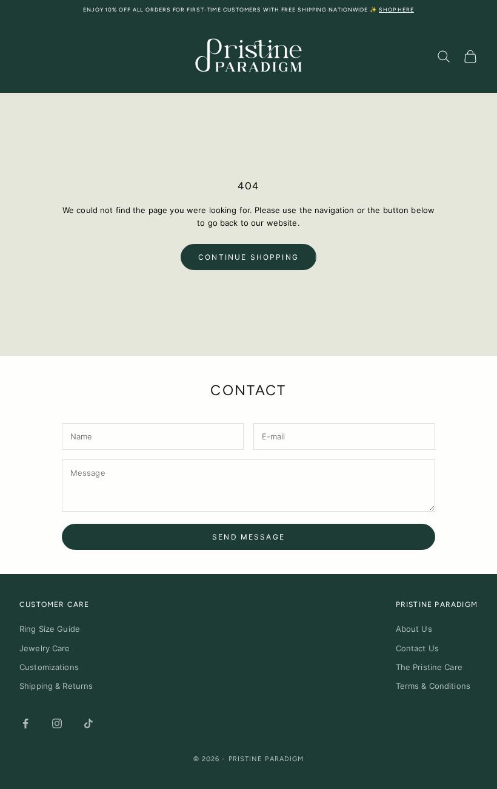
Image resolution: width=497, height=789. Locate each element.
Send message (248, 536)
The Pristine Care (429, 667)
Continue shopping (248, 257)
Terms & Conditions (433, 686)
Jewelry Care (44, 648)
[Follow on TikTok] (88, 723)
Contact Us (417, 648)
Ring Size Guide (49, 629)
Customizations (49, 667)
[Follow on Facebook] (25, 723)
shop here (396, 9)
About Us (414, 629)
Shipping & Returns (56, 686)
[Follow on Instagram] (57, 723)
